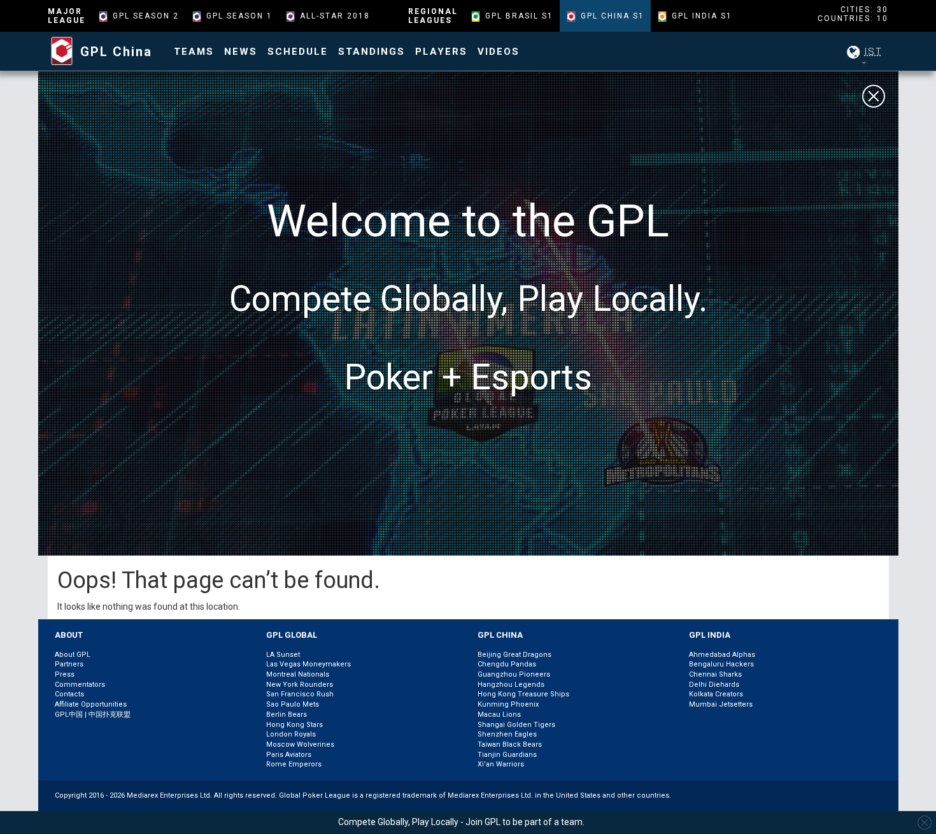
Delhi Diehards (714, 684)
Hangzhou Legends (511, 684)
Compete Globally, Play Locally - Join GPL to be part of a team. (461, 822)
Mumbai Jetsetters (721, 704)
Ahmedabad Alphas (722, 655)
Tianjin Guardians (507, 755)
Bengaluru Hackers (721, 664)
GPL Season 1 (239, 15)
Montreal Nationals (297, 674)
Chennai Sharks (715, 674)
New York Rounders (299, 684)
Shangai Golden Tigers (516, 725)
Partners (69, 664)
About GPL (72, 655)
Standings (371, 51)
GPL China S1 (612, 15)
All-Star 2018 (335, 15)
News (240, 51)
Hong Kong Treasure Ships (523, 694)
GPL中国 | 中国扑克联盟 (93, 714)
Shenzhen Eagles (507, 734)
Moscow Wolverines (300, 744)
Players (441, 51)
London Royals (291, 734)
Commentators (80, 684)
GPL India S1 (702, 15)
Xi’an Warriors (501, 764)
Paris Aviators (288, 755)
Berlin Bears (286, 714)
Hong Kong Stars (294, 725)
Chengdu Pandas (507, 664)
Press (64, 674)
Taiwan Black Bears (510, 744)
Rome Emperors (294, 764)
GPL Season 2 (146, 15)
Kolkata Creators (716, 694)
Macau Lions (499, 714)
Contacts (69, 694)
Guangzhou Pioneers (514, 674)
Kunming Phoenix (508, 704)
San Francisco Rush (300, 694)
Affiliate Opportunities (91, 704)
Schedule (297, 51)
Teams (194, 51)
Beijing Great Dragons (514, 655)
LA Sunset (283, 655)
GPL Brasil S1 (519, 15)
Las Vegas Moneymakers (308, 664)
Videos (499, 51)
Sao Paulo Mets (292, 704)
